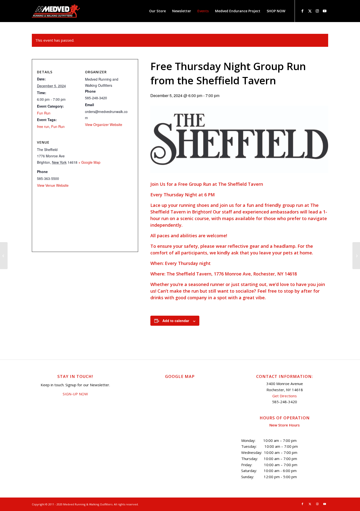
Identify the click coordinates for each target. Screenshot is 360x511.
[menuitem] (157, 11)
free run (43, 126)
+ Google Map (89, 162)
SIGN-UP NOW (75, 393)
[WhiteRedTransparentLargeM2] (56, 11)
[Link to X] (309, 10)
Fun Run (43, 113)
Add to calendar (175, 320)
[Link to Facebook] (302, 10)
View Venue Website (53, 185)
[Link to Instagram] (317, 10)
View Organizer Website (103, 124)
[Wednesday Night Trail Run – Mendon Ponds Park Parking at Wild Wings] (4, 255)
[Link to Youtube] (324, 10)
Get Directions (284, 395)
